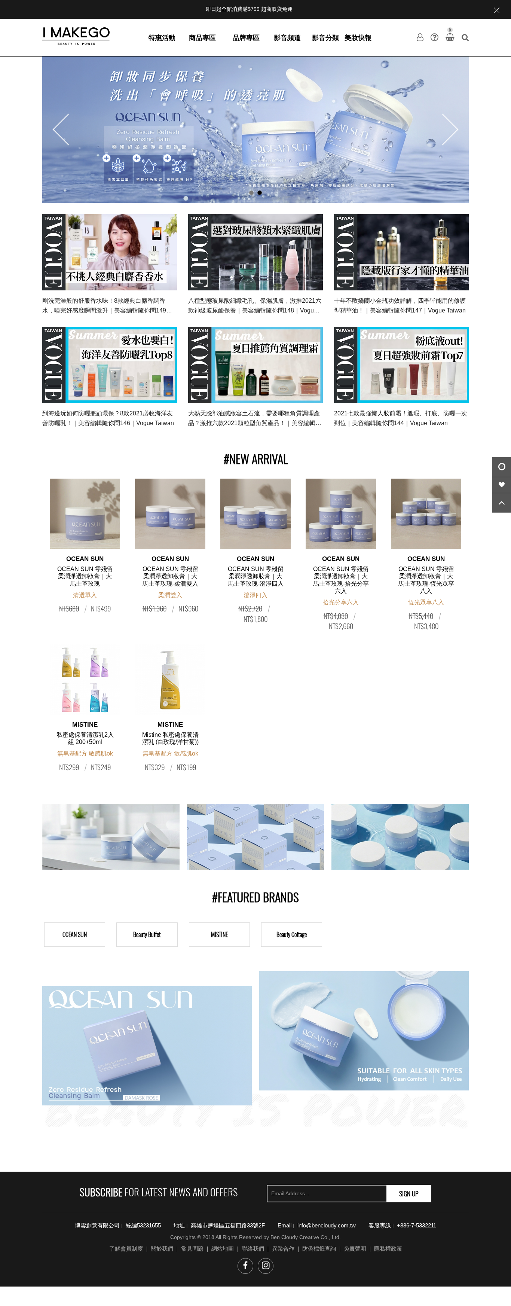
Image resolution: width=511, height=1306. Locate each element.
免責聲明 (355, 1248)
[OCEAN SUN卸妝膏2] (364, 1030)
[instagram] (265, 1265)
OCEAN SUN (74, 934)
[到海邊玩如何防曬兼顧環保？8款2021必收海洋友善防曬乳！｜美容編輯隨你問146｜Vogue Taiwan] (109, 365)
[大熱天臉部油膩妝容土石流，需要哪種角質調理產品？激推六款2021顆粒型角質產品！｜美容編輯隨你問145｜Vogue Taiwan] (255, 365)
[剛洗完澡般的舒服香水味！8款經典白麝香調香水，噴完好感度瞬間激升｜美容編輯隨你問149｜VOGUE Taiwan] (109, 252)
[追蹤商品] (501, 485)
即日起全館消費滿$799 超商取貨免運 (249, 9)
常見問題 (192, 1248)
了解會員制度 (126, 1248)
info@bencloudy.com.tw (326, 1225)
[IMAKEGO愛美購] (76, 36)
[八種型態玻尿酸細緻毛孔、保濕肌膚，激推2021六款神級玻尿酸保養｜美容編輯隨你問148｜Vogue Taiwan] (255, 252)
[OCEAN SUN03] (400, 837)
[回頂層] (501, 503)
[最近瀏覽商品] (501, 467)
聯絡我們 (253, 1248)
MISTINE (219, 934)
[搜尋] (465, 37)
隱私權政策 (388, 1248)
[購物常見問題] (434, 37)
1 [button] (251, 192)
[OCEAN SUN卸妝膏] (255, 129)
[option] (255, 129)
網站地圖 (222, 1248)
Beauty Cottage (291, 934)
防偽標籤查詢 (319, 1248)
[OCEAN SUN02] (255, 837)
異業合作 (283, 1248)
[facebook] (245, 1265)
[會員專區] (420, 37)
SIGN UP (409, 1193)
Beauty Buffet (146, 934)
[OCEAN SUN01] (111, 837)
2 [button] (259, 192)
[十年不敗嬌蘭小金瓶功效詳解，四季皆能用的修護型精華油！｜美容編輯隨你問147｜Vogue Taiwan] (401, 252)
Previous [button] (69, 130)
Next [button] (443, 130)
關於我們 (162, 1248)
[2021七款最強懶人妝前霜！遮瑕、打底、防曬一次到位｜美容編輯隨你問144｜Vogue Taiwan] (401, 365)
